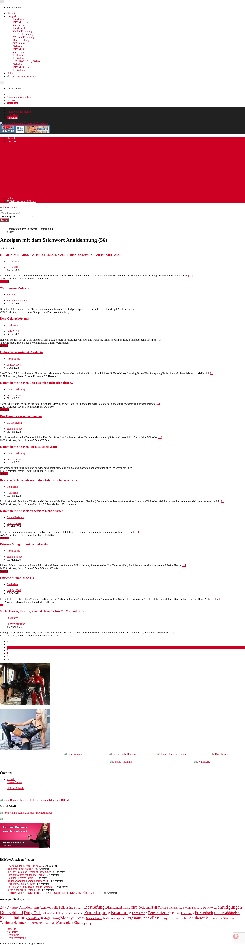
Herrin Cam (13, 934)
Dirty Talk (32, 912)
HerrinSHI (12, 267)
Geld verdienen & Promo (22, 76)
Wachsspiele (64, 923)
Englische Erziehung (71, 913)
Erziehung (121, 912)
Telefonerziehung (12, 923)
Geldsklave (19, 52)
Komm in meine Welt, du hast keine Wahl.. (29, 446)
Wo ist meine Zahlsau (14, 288)
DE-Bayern (198, 908)
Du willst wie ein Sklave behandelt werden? (30, 886)
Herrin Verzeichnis (16, 937)
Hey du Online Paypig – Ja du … (24, 865)
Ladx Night (13, 331)
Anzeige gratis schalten (19, 97)
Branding (126, 908)
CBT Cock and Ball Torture (149, 907)
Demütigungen (228, 907)
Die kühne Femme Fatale (20, 877)
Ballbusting (66, 907)
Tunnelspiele (49, 923)
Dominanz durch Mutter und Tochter (26, 874)
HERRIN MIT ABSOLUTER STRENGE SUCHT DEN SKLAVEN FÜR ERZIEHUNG (60, 254)
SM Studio (19, 43)
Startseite (11, 13)
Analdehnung (29, 907)
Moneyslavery (73, 917)
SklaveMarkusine (16, 623)
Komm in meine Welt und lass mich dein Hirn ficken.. (36, 382)
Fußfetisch (204, 912)
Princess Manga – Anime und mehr (24, 544)
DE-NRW (208, 907)
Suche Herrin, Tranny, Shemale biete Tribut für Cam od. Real (42, 611)
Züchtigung (83, 922)
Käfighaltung (50, 918)
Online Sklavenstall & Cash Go (21, 352)
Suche (4, 220)
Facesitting (140, 913)
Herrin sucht (19, 28)
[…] (190, 275)
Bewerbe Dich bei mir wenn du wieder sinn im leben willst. (39, 480)
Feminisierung (160, 912)
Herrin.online (10, 207)
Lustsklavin (19, 70)
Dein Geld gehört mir (14, 318)
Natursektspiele (114, 918)
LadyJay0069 (14, 364)
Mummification (94, 918)
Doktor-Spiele (50, 913)
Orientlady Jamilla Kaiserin (21, 883)
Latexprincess (14, 395)
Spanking (215, 918)
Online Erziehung (22, 31)
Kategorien (12, 16)
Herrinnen (18, 19)
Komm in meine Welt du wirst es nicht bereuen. (32, 511)
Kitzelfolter (34, 918)
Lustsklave (19, 58)
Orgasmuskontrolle (141, 918)
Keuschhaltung (14, 917)
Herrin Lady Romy (17, 300)
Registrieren (13, 100)
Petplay (162, 918)
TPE (27, 923)
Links (10, 73)
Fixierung (187, 913)
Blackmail (113, 907)
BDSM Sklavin (21, 67)
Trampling (36, 922)
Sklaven (17, 46)
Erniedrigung (97, 912)
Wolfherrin (12, 492)
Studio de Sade (14, 428)
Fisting (176, 913)
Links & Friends (15, 788)
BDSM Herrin (20, 22)
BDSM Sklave (21, 49)
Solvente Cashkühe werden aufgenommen (29, 871)
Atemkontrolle (49, 907)
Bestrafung (94, 907)
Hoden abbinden (227, 913)
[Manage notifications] (236, 936)
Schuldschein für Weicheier (21, 868)
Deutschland (11, 912)
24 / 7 (4, 907)
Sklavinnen (19, 64)
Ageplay (14, 907)
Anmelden (12, 103)
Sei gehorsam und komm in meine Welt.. (28, 880)
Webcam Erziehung (23, 37)
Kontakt (11, 779)
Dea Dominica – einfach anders (21, 416)
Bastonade (79, 908)
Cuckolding (186, 907)
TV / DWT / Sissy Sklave (26, 61)
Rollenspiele (177, 918)
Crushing (173, 907)
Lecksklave (19, 55)
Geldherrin (19, 25)
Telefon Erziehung (23, 34)
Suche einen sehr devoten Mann (23, 889)
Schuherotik (198, 918)
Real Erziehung (21, 40)
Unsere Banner (14, 782)
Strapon (228, 918)
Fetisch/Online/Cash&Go (17, 578)
